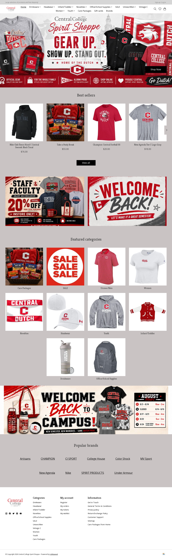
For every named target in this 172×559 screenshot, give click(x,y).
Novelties (24, 333)
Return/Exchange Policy (98, 513)
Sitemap (91, 521)
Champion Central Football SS (106, 144)
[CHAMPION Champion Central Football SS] (106, 122)
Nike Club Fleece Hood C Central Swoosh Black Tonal (24, 146)
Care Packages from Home (99, 524)
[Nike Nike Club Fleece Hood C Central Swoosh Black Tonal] (24, 122)
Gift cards (98, 11)
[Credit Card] (163, 554)
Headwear (65, 333)
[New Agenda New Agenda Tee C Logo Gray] (148, 122)
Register (63, 502)
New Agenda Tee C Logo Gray (147, 144)
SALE (117, 7)
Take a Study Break (65, 144)
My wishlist (64, 513)
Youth (106, 333)
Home (23, 7)
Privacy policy (93, 509)
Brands (109, 11)
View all (86, 162)
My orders (64, 506)
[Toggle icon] (155, 9)
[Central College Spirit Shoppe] (10, 8)
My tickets (64, 509)
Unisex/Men (107, 288)
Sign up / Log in (160, 2)
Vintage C (143, 7)
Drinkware (65, 378)
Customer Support (96, 517)
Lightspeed (54, 554)
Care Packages (84, 11)
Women (147, 288)
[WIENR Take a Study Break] (65, 122)
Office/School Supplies (106, 378)
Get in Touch (93, 502)
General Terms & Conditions (100, 506)
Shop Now (156, 69)
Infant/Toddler (148, 333)
